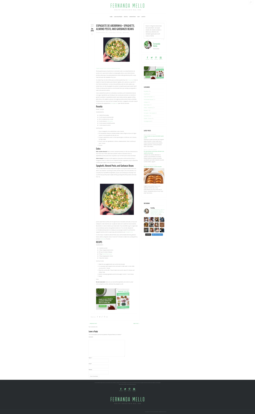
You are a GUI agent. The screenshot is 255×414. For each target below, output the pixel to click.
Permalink (126, 32)
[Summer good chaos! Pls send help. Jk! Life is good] (146, 224)
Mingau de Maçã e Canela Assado (153, 166)
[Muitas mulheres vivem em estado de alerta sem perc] (162, 230)
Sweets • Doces (147, 118)
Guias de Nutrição (118, 16)
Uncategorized (147, 121)
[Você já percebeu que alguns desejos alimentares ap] (162, 224)
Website (90, 369)
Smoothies (146, 116)
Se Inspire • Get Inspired (149, 113)
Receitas (126, 16)
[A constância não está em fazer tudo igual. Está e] (151, 224)
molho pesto (110, 121)
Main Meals (113, 32)
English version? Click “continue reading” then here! (108, 68)
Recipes (146, 110)
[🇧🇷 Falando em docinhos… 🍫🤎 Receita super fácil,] (156, 224)
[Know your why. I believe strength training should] (146, 230)
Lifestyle (146, 102)
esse (112, 103)
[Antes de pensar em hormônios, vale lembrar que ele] (162, 219)
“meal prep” (130, 80)
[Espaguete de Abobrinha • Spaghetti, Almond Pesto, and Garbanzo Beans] (117, 50)
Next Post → (136, 323)
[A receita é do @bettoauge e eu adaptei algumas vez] (151, 230)
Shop (138, 16)
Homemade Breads (148, 99)
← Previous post (93, 323)
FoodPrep (146, 94)
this (126, 232)
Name (90, 357)
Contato (143, 16)
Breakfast (146, 91)
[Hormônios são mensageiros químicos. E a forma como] (146, 219)
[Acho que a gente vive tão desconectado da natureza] (156, 230)
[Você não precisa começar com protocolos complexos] (151, 219)
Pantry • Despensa (148, 107)
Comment (91, 337)
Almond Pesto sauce (107, 254)
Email (90, 363)
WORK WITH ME (132, 16)
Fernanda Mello (101, 32)
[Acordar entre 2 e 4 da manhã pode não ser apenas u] (156, 219)
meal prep (102, 239)
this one (131, 232)
